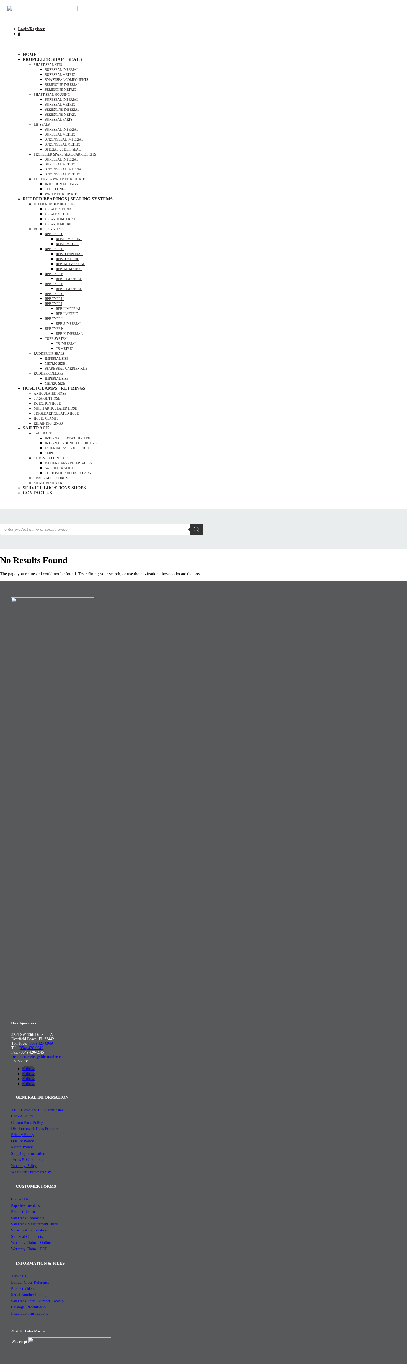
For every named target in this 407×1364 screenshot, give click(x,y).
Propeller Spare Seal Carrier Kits (65, 154)
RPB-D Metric (67, 259)
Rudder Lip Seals (49, 354)
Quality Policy (22, 1141)
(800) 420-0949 (40, 1043)
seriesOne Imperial (62, 85)
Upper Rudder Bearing (54, 204)
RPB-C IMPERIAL (69, 239)
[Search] (197, 529)
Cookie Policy (22, 1116)
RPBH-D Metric (69, 269)
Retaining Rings (48, 423)
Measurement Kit (50, 483)
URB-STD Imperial (60, 219)
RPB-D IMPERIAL (69, 254)
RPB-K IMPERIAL (69, 334)
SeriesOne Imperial (62, 110)
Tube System (56, 339)
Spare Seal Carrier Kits (66, 369)
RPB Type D (54, 249)
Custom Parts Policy (27, 1122)
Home (30, 54)
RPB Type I (53, 304)
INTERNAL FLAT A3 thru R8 (67, 438)
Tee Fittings (55, 189)
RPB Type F (54, 284)
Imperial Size (56, 359)
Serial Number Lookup (29, 1295)
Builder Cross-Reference (30, 1282)
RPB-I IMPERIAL (68, 309)
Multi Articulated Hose (55, 408)
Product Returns (23, 1212)
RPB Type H (54, 299)
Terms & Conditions (27, 1160)
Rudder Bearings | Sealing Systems (68, 198)
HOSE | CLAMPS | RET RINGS (54, 388)
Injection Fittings (61, 184)
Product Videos (23, 1289)
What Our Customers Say (31, 1172)
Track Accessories (51, 478)
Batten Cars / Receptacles (68, 463)
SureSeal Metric (60, 75)
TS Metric (64, 349)
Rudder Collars (49, 374)
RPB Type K (54, 329)
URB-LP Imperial (59, 209)
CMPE (49, 453)
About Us (18, 1276)
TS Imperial (66, 344)
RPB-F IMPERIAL (69, 289)
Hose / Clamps (46, 418)
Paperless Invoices (25, 1205)
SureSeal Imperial (61, 70)
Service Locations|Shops (54, 487)
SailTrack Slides (60, 468)
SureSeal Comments (27, 1236)
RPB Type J (54, 319)
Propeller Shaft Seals (52, 59)
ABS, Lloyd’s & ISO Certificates (37, 1110)
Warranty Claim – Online (31, 1243)
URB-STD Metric (59, 224)
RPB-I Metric (67, 314)
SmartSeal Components (66, 80)
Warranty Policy (24, 1166)
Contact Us (37, 492)
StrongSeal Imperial (64, 139)
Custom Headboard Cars (68, 473)
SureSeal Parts (59, 119)
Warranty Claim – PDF (29, 1249)
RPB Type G (54, 294)
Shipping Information (28, 1153)
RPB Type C (54, 234)
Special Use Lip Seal (63, 149)
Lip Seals (42, 124)
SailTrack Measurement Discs (34, 1224)
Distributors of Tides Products (34, 1129)
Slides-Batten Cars (51, 458)
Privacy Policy (22, 1135)
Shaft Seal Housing (52, 95)
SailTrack (36, 428)
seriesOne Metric (60, 90)
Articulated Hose (50, 393)
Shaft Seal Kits (48, 65)
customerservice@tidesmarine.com (38, 1057)
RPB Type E (54, 274)
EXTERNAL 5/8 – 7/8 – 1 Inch (67, 448)
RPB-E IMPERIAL (69, 279)
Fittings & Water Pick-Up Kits (60, 179)
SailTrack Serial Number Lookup (37, 1301)
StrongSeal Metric (62, 144)
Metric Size (55, 364)
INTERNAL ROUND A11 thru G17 (71, 443)
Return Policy (22, 1147)
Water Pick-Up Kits (61, 194)
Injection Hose (47, 403)
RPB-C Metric (67, 244)
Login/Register (31, 29)
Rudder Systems (49, 229)
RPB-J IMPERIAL (68, 324)
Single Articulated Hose (56, 413)
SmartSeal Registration (29, 1230)
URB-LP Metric (57, 214)
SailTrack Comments (27, 1218)
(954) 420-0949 (31, 1048)
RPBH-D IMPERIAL (70, 264)
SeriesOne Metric (60, 115)
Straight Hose (47, 398)
